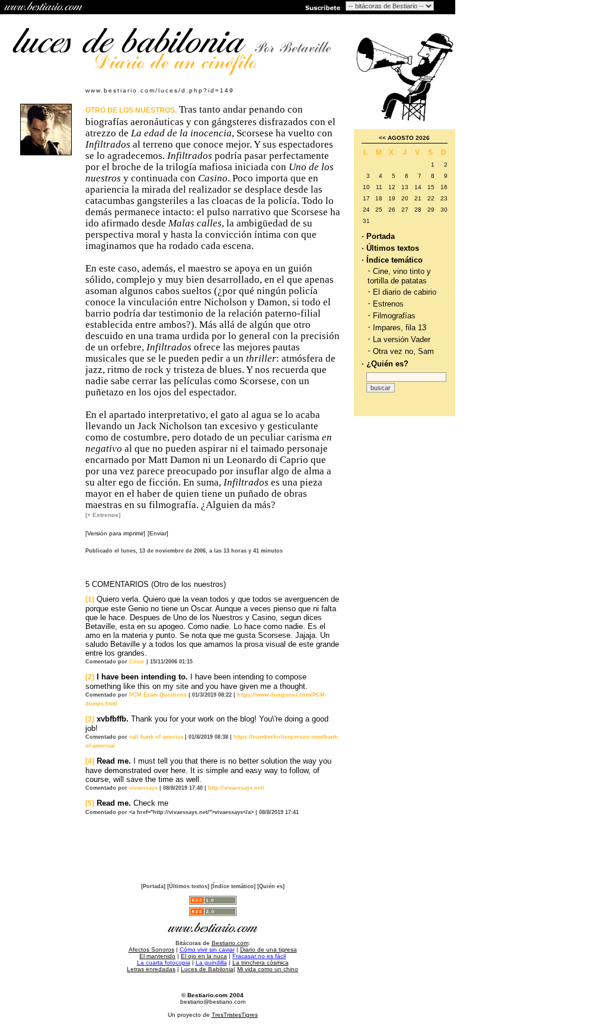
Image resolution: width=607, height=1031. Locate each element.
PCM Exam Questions (158, 695)
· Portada (378, 236)
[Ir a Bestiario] (44, 7)
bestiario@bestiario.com (212, 1001)
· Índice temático (392, 260)
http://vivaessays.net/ (236, 788)
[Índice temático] (233, 886)
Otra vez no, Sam (403, 351)
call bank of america (156, 737)
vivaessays (143, 788)
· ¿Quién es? (385, 363)
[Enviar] (158, 533)
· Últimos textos (390, 248)
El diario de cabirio (404, 292)
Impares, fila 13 (399, 327)
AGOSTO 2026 (409, 138)
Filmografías (394, 315)
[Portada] (153, 886)
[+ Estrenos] (102, 515)
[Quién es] (271, 886)
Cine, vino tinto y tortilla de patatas (399, 276)
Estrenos (388, 303)
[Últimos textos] (188, 886)
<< (382, 138)
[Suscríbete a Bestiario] (322, 7)
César (137, 662)
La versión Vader (401, 339)
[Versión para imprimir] (115, 533)
